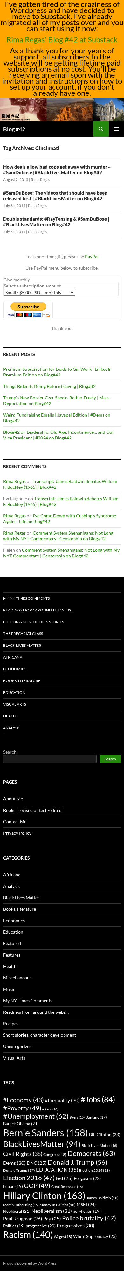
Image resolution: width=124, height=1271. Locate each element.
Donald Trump (19, 1170)
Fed (64, 1178)
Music (9, 989)
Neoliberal (17, 1211)
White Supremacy (95, 1236)
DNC (37, 1163)
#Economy (23, 1099)
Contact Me (14, 821)
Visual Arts (14, 704)
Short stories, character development (39, 1035)
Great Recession (67, 1187)
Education (14, 692)
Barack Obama (21, 1123)
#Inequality (62, 1100)
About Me (13, 798)
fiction (13, 1186)
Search (10, 752)
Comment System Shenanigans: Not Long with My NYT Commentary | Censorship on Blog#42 (58, 535)
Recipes (10, 1023)
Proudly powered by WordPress (29, 1263)
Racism (28, 1234)
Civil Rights (22, 1153)
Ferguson (87, 1178)
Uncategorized (17, 1046)
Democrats (91, 1153)
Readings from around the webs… (38, 610)
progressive (41, 1225)
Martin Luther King (20, 1205)
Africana (12, 657)
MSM (86, 1204)
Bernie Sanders (45, 1132)
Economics (14, 669)
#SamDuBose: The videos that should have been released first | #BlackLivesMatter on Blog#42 (55, 195)
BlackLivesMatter (42, 1144)
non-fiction (87, 1211)
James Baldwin (102, 1197)
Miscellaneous (17, 977)
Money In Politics (57, 1204)
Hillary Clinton (44, 1195)
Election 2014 (94, 1170)
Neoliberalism (51, 1211)
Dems (14, 1163)
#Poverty (22, 1108)
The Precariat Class (23, 633)
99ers (77, 1117)
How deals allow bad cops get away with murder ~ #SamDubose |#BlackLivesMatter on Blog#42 (57, 169)
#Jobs (98, 1099)
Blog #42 (14, 129)
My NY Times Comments (26, 598)
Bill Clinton (104, 1134)
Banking (96, 1117)
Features (11, 954)
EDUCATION (57, 1169)
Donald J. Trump (77, 1162)
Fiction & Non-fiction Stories (33, 621)
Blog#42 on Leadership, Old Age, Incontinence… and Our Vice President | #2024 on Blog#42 (58, 434)
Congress (54, 1154)
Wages (63, 1236)
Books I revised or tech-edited (32, 810)
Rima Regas (40, 179)
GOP (37, 1185)
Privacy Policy (17, 833)
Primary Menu (116, 129)
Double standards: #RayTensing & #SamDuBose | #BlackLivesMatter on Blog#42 (56, 221)
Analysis (11, 727)
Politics (14, 1226)
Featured (12, 943)
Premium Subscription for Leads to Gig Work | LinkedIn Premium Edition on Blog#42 (57, 371)
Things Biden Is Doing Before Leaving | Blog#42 (49, 386)
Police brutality (89, 1218)
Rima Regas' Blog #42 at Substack (62, 39)
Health (10, 716)
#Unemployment (36, 1116)
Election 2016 (29, 1177)
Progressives (75, 1225)
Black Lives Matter (22, 645)
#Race (50, 1109)
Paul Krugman (22, 1218)
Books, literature (21, 680)
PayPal (92, 256)
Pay (52, 1218)
